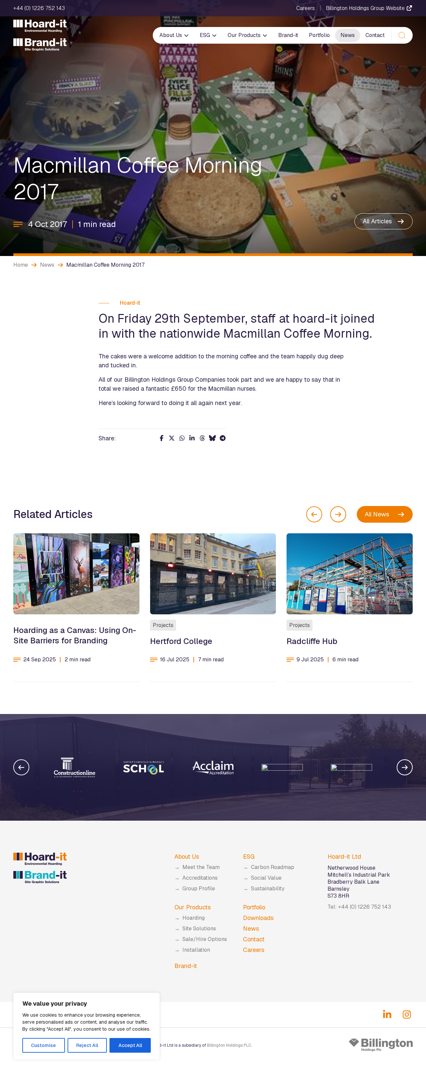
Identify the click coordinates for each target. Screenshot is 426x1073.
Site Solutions (199, 928)
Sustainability (268, 888)
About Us (171, 35)
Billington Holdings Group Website (366, 8)
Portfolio (319, 35)
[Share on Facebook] (162, 438)
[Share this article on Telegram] (223, 438)
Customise (43, 1045)
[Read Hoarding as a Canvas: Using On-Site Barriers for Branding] (76, 573)
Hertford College (181, 641)
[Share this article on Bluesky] (212, 438)
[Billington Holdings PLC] (381, 1045)
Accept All (130, 1045)
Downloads (258, 918)
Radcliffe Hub (312, 641)
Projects (163, 625)
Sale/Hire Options (204, 939)
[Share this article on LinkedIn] (192, 438)
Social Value (266, 877)
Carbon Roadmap (272, 867)
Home (20, 264)
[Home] (40, 35)
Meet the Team (201, 867)
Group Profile (198, 888)
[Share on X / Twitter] (172, 438)
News (347, 35)
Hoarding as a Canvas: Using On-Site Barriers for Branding (74, 635)
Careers (305, 8)
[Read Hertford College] (213, 573)
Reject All (87, 1045)
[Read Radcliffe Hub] (350, 573)
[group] (74, 767)
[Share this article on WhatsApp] (182, 438)
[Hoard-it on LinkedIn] (387, 1014)
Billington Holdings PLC (229, 1045)
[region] (86, 1026)
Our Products (245, 35)
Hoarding (193, 917)
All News (377, 514)
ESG (205, 35)
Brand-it (288, 35)
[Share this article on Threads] (202, 438)
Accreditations (200, 877)
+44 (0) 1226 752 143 (39, 8)
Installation (196, 949)
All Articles (377, 221)
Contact (375, 35)
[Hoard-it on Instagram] (407, 1014)
